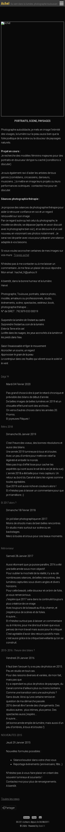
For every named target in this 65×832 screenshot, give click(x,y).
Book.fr (42, 826)
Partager (10, 807)
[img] (3, 808)
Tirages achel (21, 255)
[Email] (40, 817)
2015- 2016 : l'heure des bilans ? (18, 650)
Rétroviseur (7, 548)
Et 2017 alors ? (8, 502)
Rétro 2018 (7, 426)
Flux (34, 817)
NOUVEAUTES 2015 (11, 735)
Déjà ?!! (5, 376)
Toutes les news (10, 798)
